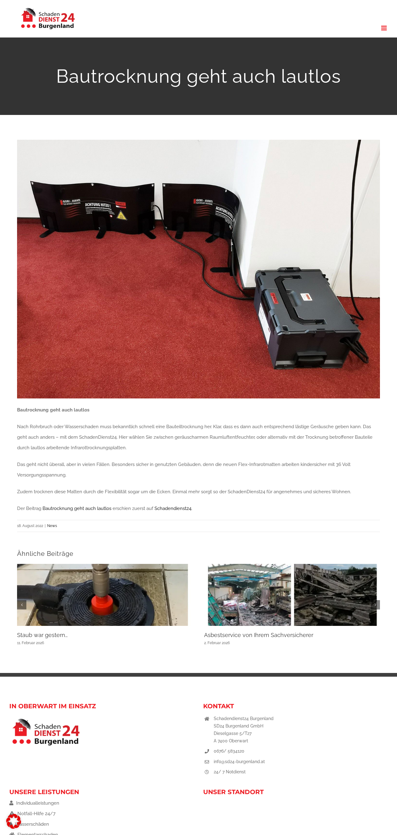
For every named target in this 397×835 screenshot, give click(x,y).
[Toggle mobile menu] (384, 28)
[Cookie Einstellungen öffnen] (13, 827)
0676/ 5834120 (229, 751)
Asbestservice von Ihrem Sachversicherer (258, 635)
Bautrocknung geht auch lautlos (76, 508)
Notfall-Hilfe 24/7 (36, 813)
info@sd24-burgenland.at (239, 761)
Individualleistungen (37, 803)
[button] (21, 604)
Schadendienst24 (172, 508)
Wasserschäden (31, 824)
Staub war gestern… (42, 635)
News (52, 526)
